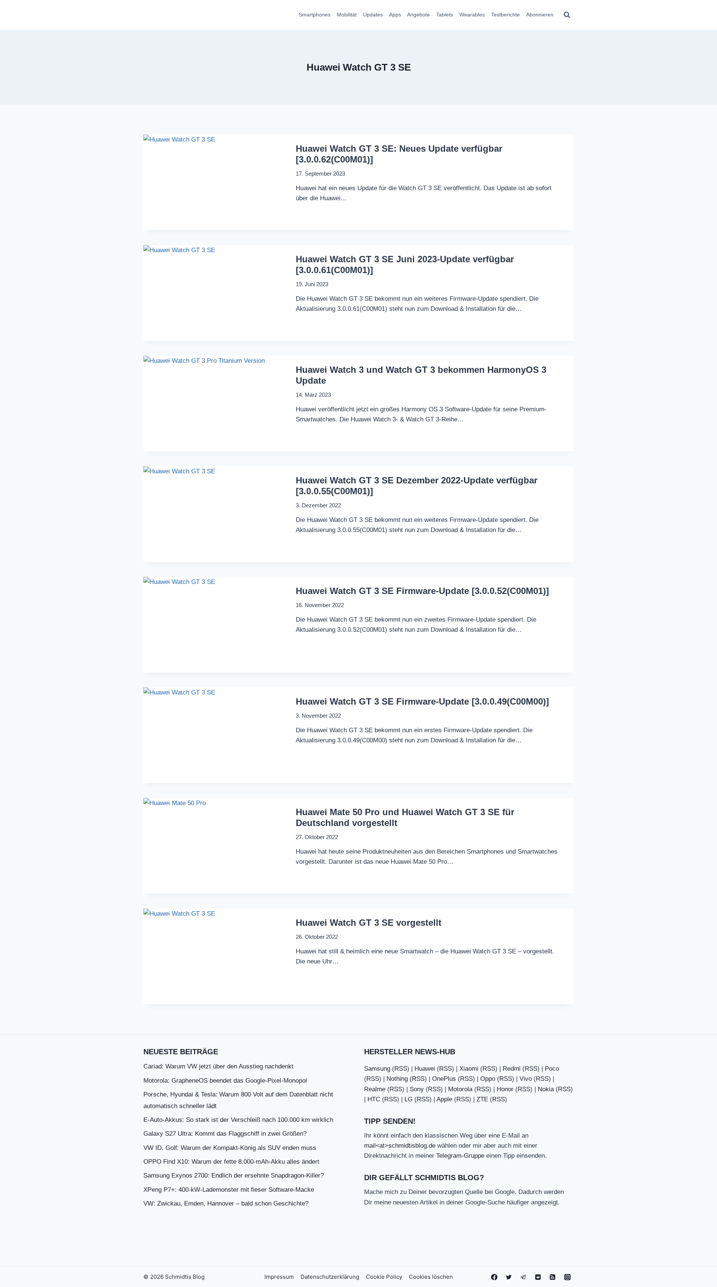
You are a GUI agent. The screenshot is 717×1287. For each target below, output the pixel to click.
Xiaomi (468, 1068)
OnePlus (444, 1078)
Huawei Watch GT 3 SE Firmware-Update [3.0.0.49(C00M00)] (422, 701)
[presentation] (215, 182)
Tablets (444, 15)
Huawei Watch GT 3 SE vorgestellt (368, 923)
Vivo (525, 1078)
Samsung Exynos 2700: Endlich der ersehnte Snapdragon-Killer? (233, 1175)
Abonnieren (539, 15)
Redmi (512, 1068)
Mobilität (347, 15)
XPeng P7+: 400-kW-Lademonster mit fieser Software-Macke (228, 1189)
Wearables (472, 15)
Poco (552, 1068)
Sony (417, 1089)
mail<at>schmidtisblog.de (399, 1145)
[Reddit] (538, 1277)
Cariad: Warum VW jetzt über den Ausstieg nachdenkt (218, 1066)
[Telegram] (523, 1277)
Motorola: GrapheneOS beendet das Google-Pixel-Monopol (225, 1080)
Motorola (460, 1089)
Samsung (377, 1068)
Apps (395, 15)
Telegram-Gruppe (460, 1155)
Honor (505, 1089)
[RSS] (552, 1277)
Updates (373, 15)
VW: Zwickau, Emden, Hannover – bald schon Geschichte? (225, 1203)
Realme (374, 1089)
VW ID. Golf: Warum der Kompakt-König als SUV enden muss (229, 1147)
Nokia (546, 1089)
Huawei (425, 1068)
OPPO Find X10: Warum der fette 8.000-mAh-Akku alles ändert (231, 1161)
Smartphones (314, 15)
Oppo (487, 1078)
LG (408, 1099)
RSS (400, 1068)
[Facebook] (494, 1277)
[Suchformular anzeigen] (567, 15)
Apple (444, 1099)
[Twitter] (509, 1277)
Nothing (397, 1078)
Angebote (418, 15)
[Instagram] (567, 1277)
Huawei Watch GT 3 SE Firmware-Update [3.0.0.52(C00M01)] (422, 591)
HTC (373, 1099)
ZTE (482, 1099)
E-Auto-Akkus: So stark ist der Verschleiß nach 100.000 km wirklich (238, 1119)
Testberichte (505, 15)
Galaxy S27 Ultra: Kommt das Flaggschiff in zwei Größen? (225, 1133)
